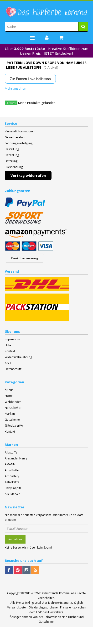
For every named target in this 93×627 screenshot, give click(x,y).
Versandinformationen (20, 131)
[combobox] (46, 27)
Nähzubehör (13, 408)
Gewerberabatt (15, 137)
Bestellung (12, 149)
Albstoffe (11, 452)
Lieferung (11, 161)
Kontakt (10, 351)
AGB (8, 363)
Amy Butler (12, 470)
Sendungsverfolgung (18, 143)
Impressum (12, 339)
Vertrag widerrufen (28, 175)
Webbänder (13, 402)
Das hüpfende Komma (54, 593)
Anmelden (15, 539)
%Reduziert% (14, 426)
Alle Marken (13, 494)
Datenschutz (13, 369)
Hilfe (8, 345)
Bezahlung (12, 155)
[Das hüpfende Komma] (46, 12)
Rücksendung (14, 167)
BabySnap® (13, 488)
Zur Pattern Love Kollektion (30, 78)
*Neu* (9, 390)
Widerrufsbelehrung (18, 357)
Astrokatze (12, 482)
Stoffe (9, 396)
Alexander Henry (16, 458)
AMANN (10, 464)
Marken (10, 414)
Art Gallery (12, 476)
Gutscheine (12, 420)
